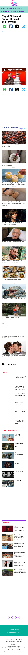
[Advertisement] (14, 51)
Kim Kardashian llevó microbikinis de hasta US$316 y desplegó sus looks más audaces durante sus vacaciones (20, 537)
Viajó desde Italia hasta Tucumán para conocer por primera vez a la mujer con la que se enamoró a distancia (20, 546)
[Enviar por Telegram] (23, 26)
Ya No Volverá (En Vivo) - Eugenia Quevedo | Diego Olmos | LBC (20, 378)
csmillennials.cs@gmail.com (14, 632)
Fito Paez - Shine (19, 471)
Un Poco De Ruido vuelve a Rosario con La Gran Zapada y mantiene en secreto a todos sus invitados (19, 555)
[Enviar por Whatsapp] (4, 26)
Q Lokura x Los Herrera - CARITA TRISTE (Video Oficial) (20, 422)
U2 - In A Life (18, 480)
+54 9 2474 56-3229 (14, 629)
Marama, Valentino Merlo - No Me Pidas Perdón (19, 445)
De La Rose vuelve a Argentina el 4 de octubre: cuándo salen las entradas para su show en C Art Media (19, 563)
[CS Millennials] (14, 3)
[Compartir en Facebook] (10, 26)
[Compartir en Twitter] (17, 26)
